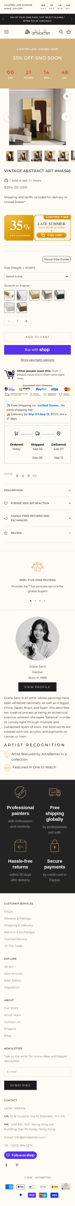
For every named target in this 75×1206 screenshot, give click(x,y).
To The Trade (13, 946)
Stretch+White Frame (9, 308)
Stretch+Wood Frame (22, 308)
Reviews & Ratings (17, 918)
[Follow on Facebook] (6, 1165)
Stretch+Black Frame (59, 295)
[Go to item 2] (23, 156)
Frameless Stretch (22, 295)
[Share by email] (34, 476)
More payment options (37, 360)
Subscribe (20, 1085)
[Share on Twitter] (23, 476)
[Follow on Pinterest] (17, 1165)
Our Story (11, 1008)
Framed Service (15, 939)
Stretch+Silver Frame (47, 295)
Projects (10, 1029)
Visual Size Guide (56, 259)
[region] (37, 577)
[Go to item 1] (10, 156)
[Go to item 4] (50, 156)
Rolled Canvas (9, 295)
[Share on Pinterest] (28, 476)
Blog (7, 1036)
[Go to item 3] (36, 156)
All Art (8, 967)
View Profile (37, 687)
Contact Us (12, 1022)
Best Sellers (12, 980)
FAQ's (8, 911)
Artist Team (12, 1015)
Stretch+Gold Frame (34, 295)
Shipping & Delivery (18, 925)
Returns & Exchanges (19, 932)
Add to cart (38, 337)
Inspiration (12, 987)
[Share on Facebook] (17, 476)
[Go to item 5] (63, 156)
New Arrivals (13, 974)
